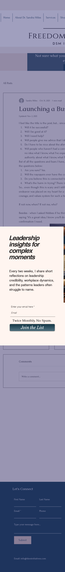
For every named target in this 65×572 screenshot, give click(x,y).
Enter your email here (22, 307)
